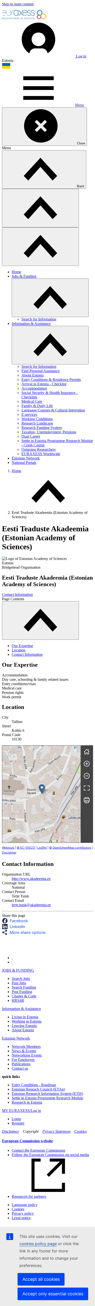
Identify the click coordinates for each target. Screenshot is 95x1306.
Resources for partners (29, 1196)
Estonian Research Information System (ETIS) (47, 1094)
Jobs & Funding (24, 276)
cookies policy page (38, 1243)
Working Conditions (37, 419)
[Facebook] (12, 958)
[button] (16, 921)
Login (16, 1119)
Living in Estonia (25, 1017)
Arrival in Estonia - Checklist (43, 384)
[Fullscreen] (87, 788)
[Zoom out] (87, 776)
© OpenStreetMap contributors (70, 847)
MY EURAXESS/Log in (21, 1111)
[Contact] (12, 962)
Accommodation (34, 388)
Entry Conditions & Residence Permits (51, 380)
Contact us (20, 1068)
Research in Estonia (27, 1102)
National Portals (24, 462)
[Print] (87, 800)
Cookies (80, 1131)
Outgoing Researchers (38, 449)
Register (18, 1123)
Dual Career (30, 436)
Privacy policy (23, 1213)
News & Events (24, 1051)
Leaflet (42, 847)
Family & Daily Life (37, 406)
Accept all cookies (41, 1279)
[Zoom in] (87, 764)
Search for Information (38, 319)
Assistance (33, 1009)
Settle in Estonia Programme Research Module (47, 1098)
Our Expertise (22, 646)
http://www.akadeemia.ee (31, 879)
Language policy (25, 1205)
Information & (13, 1009)
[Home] (87, 752)
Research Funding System (41, 428)
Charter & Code (24, 996)
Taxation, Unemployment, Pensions (48, 432)
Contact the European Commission (38, 1150)
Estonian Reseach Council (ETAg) (38, 1089)
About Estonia (32, 375)
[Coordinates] (41, 789)
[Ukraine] (6, 68)
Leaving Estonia (24, 1026)
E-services (29, 414)
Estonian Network (26, 458)
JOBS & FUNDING (18, 970)
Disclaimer (9, 852)
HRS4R (18, 1000)
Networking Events (27, 1055)
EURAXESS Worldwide (40, 454)
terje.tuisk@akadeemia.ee (31, 905)
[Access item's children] (50, 298)
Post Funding (22, 992)
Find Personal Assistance (40, 371)
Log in (80, 56)
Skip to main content (18, 4)
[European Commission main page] (24, 19)
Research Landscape (37, 423)
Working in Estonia (26, 1021)
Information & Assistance (31, 323)
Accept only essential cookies (52, 1293)
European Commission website (27, 1141)
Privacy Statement (56, 1131)
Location (18, 650)
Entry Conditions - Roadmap (34, 1085)
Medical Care (31, 401)
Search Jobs (21, 979)
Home (16, 272)
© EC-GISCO (26, 847)
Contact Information (17, 594)
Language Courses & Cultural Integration (53, 410)
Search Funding (24, 987)
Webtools (8, 847)
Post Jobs (19, 983)
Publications (21, 1064)
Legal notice (21, 1218)
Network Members (26, 1046)
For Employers (23, 1060)
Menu (79, 105)
